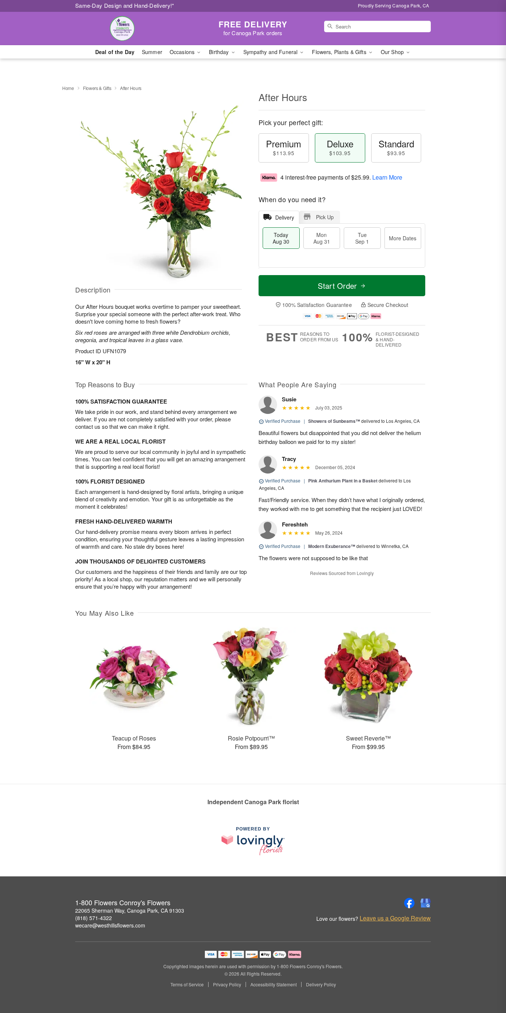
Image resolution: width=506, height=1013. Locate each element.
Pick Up (325, 217)
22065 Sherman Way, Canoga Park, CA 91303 (129, 910)
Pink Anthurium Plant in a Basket (342, 480)
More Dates (402, 238)
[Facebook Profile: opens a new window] (409, 903)
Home (68, 88)
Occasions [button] (183, 52)
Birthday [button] (219, 52)
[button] (486, 981)
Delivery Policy (321, 984)
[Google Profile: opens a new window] (425, 903)
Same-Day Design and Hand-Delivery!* (124, 5)
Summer (152, 52)
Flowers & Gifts (97, 88)
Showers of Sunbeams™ (334, 421)
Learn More (387, 177)
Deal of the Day (114, 52)
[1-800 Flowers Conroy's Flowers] (128, 28)
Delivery (284, 217)
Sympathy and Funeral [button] (271, 52)
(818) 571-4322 (93, 918)
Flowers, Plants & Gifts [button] (339, 52)
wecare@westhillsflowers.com (110, 925)
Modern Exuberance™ (331, 546)
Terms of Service (187, 984)
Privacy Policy (227, 984)
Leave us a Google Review (395, 918)
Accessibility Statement (273, 984)
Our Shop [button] (393, 52)
